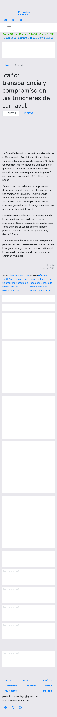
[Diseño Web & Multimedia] (28, 715)
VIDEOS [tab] (28, 113)
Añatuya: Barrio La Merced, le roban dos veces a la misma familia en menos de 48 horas (41, 283)
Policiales (11, 685)
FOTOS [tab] (11, 113)
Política (47, 680)
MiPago (47, 690)
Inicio (7, 65)
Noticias (27, 680)
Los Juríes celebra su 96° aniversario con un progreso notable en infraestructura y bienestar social (15, 283)
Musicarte (11, 690)
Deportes (30, 685)
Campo (48, 685)
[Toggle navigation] (9, 28)
